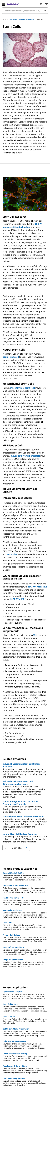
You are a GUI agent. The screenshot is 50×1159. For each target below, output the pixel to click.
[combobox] (25, 10)
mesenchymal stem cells (22, 387)
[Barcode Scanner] (41, 4)
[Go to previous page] (27, 848)
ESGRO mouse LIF (37, 586)
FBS (35, 635)
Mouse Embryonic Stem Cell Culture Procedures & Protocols (20, 802)
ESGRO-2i (12, 554)
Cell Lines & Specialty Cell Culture (21, 20)
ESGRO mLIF (17, 599)
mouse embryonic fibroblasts (25, 455)
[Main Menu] (3, 4)
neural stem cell (11, 356)
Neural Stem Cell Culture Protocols (20, 834)
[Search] (45, 11)
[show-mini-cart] (46, 4)
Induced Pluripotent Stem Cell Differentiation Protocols (18, 782)
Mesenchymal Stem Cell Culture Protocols (23, 816)
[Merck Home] (13, 4)
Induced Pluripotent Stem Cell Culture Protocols (22, 765)
